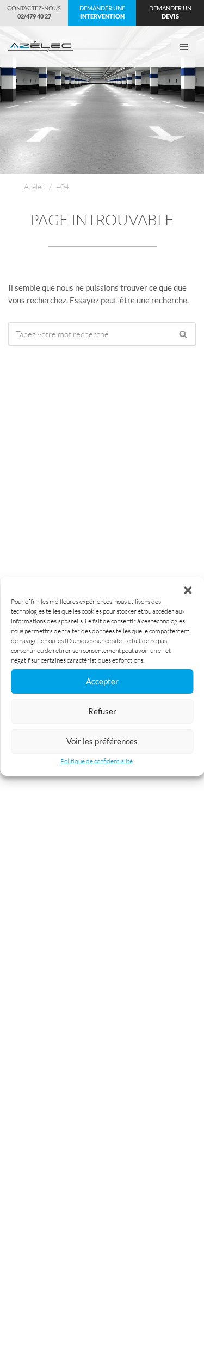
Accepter (102, 681)
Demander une (102, 12)
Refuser (102, 711)
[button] (187, 590)
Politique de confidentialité (96, 761)
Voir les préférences (102, 741)
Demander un (170, 12)
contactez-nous (34, 12)
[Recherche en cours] (183, 334)
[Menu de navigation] (183, 47)
